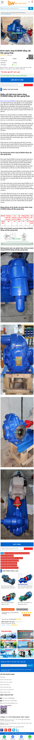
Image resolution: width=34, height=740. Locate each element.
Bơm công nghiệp (11, 12)
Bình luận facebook (22, 609)
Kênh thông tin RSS (5, 692)
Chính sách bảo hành (5, 687)
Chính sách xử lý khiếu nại (7, 689)
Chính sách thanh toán (6, 679)
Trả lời (3, 625)
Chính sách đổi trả (5, 684)
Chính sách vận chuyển (6, 682)
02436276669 (13, 700)
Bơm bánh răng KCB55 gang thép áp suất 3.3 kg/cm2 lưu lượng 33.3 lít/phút (25, 587)
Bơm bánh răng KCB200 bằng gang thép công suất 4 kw (8, 587)
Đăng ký (30, 665)
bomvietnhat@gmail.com (11, 703)
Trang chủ (3, 12)
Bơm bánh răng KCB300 (7, 101)
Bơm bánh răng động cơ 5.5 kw (9, 565)
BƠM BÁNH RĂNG (20, 12)
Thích (8, 625)
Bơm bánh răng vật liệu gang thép (9, 567)
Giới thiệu (2, 677)
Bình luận (9, 55)
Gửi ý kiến (26, 615)
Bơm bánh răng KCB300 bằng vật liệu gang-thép (17, 553)
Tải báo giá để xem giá (10, 72)
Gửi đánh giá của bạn (8, 609)
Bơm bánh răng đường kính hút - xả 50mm (11, 558)
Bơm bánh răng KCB (6, 14)
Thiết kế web (17, 733)
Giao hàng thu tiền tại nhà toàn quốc (15, 75)
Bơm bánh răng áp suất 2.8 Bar (9, 563)
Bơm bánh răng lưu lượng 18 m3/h (9, 560)
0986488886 (11, 698)
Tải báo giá (31, 58)
